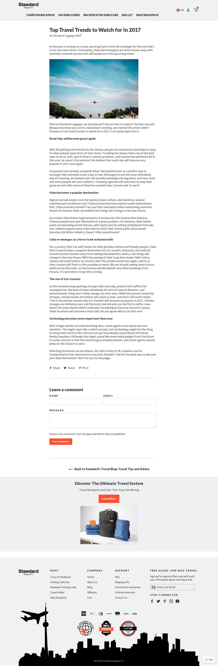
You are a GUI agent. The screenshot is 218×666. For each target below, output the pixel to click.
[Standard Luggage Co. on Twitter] (158, 601)
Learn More (109, 498)
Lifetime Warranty (125, 592)
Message (56, 410)
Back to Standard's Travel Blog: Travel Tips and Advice (111, 469)
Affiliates (92, 592)
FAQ (117, 577)
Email (108, 396)
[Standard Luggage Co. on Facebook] (152, 601)
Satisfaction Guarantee (128, 587)
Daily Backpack (147, 15)
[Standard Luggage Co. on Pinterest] (165, 601)
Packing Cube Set (59, 582)
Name (53, 396)
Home (90, 577)
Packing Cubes (69, 15)
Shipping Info (122, 582)
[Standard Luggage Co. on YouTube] (177, 601)
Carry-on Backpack (40, 15)
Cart (89, 597)
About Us (92, 582)
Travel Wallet (57, 592)
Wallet (127, 15)
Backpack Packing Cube (100, 15)
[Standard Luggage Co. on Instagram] (171, 601)
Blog (89, 587)
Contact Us (121, 597)
